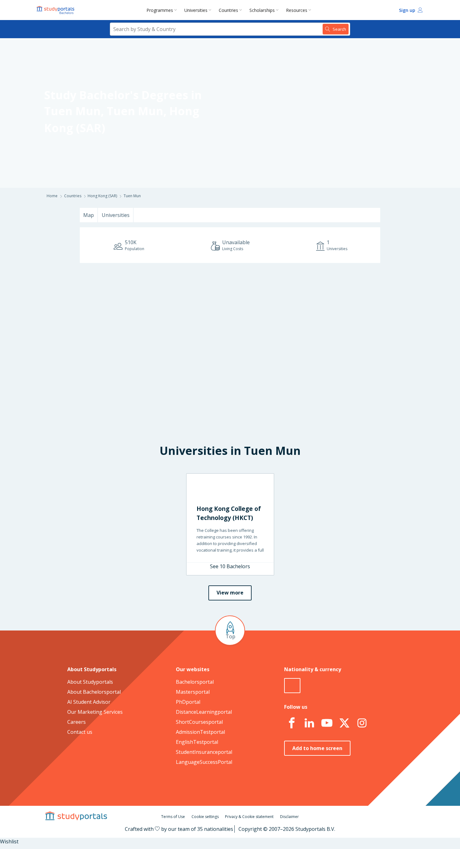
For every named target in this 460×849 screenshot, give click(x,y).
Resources (296, 10)
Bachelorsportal (195, 681)
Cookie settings (205, 816)
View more (230, 592)
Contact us (79, 731)
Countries (228, 10)
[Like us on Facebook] (291, 723)
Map (88, 215)
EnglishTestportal (197, 741)
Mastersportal (193, 691)
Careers (76, 721)
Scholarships (262, 10)
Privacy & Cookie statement (249, 816)
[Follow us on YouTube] (326, 723)
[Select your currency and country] (292, 685)
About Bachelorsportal (94, 691)
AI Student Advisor (88, 701)
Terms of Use (173, 816)
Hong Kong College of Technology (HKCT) (229, 513)
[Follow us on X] (344, 723)
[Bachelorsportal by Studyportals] (56, 10)
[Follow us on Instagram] (361, 723)
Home (52, 195)
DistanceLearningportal (204, 711)
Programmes (159, 10)
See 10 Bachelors (230, 566)
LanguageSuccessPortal (204, 762)
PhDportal (188, 701)
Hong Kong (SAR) (102, 195)
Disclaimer (289, 816)
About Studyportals (90, 681)
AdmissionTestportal (200, 731)
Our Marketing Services (95, 711)
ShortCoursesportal (199, 721)
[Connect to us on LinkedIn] (309, 723)
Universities (195, 10)
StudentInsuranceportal (204, 752)
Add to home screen (317, 748)
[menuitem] (163, 10)
